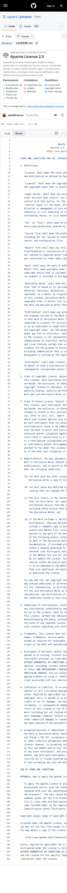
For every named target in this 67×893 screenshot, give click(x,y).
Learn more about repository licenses (45, 106)
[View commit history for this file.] (62, 115)
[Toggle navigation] (5, 5)
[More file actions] (62, 133)
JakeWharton (16, 115)
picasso (26, 17)
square (12, 17)
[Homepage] (33, 6)
